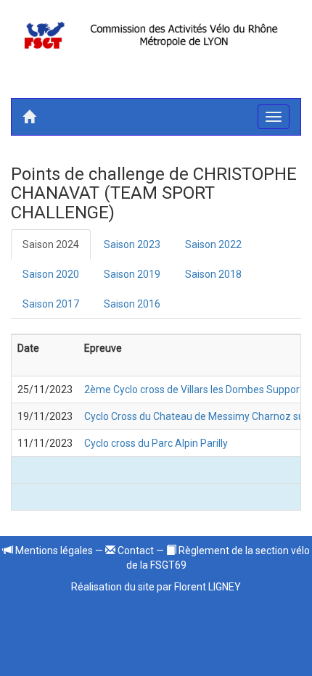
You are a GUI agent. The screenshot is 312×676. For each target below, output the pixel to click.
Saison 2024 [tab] (50, 244)
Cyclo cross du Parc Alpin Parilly (156, 443)
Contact (134, 550)
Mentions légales (53, 550)
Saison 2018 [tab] (213, 274)
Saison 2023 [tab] (132, 244)
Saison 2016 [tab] (132, 304)
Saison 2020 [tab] (50, 274)
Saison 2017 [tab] (50, 304)
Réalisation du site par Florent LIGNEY (156, 587)
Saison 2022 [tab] (213, 244)
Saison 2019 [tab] (132, 274)
